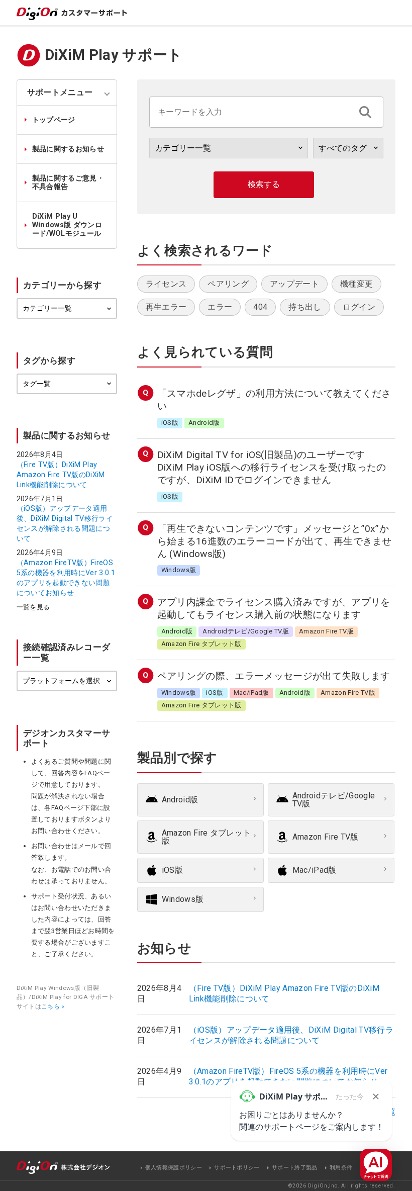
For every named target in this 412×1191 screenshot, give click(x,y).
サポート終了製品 (295, 1167)
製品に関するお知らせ (68, 149)
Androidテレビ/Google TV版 (333, 799)
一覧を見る (33, 607)
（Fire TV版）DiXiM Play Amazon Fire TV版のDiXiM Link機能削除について (61, 475)
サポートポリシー (237, 1167)
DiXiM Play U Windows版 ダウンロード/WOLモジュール (67, 225)
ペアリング (228, 284)
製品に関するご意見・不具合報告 (68, 182)
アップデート (294, 284)
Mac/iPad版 (314, 870)
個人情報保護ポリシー (173, 1167)
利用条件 (341, 1167)
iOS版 (172, 870)
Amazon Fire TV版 (325, 837)
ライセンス (166, 284)
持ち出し (304, 307)
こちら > (53, 1006)
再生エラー (166, 307)
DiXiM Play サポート (114, 54)
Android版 (180, 799)
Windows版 (183, 899)
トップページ (53, 120)
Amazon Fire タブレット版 (206, 837)
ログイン (359, 307)
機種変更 (356, 284)
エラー (220, 307)
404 (260, 307)
